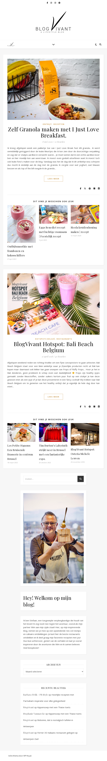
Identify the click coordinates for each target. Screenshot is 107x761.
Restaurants (64, 339)
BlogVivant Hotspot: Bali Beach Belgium (53, 347)
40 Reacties (60, 356)
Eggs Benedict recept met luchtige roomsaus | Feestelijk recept (53, 232)
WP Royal (27, 755)
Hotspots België (45, 339)
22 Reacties (59, 141)
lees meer (53, 178)
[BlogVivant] (11, 44)
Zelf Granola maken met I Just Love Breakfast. (53, 132)
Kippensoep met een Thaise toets (53, 707)
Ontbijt (47, 124)
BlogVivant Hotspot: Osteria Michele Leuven (83, 454)
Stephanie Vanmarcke (34, 713)
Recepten (59, 124)
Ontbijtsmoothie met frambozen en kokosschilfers (20, 251)
